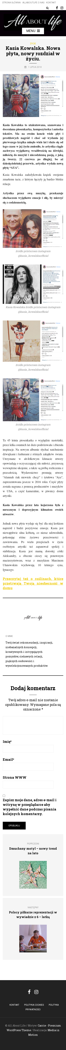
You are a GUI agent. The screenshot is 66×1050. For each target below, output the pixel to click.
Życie (33, 44)
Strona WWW (14, 777)
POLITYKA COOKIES (34, 1005)
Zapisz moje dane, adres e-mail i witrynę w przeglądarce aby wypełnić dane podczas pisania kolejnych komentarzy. (29, 807)
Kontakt (51, 2)
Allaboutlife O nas (33, 2)
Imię (7, 741)
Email (8, 759)
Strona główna (11, 2)
